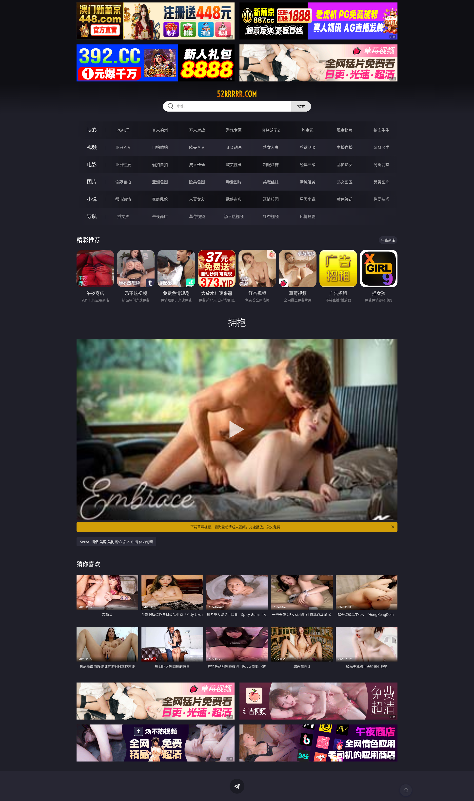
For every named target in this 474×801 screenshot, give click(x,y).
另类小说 (308, 199)
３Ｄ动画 (234, 147)
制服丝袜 (271, 164)
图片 (92, 181)
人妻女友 (197, 199)
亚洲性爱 (123, 164)
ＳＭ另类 (381, 147)
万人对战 (197, 130)
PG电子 (123, 130)
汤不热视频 (234, 216)
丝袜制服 (308, 147)
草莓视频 (197, 216)
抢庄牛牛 (381, 130)
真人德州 (160, 130)
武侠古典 (234, 199)
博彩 (92, 130)
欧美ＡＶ (197, 147)
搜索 (301, 106)
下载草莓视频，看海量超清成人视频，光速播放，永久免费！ (237, 527)
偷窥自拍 (123, 182)
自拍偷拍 (160, 147)
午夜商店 (160, 216)
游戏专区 (234, 130)
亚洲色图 (160, 182)
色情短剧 (308, 216)
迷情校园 (271, 199)
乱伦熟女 (345, 164)
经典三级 (308, 164)
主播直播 (345, 147)
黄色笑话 (345, 199)
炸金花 (308, 130)
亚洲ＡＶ (123, 147)
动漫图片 (234, 182)
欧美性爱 (234, 164)
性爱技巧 (381, 199)
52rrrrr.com (237, 94)
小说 (92, 199)
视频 (92, 147)
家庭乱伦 (160, 199)
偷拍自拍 (160, 164)
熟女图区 (345, 182)
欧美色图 (197, 182)
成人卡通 (197, 164)
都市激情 (123, 199)
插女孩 (123, 216)
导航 (92, 216)
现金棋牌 (345, 130)
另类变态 (381, 164)
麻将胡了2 (271, 130)
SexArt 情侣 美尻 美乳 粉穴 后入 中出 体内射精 (116, 541)
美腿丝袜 (271, 182)
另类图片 (381, 182)
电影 (92, 164)
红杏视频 (271, 216)
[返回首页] (406, 790)
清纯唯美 (308, 182)
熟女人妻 (271, 147)
